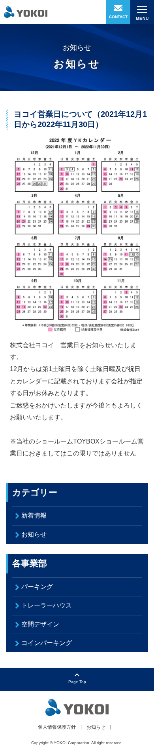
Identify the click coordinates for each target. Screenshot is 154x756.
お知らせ (34, 534)
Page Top (77, 682)
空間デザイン (40, 624)
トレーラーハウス (46, 605)
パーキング (37, 586)
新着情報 (34, 515)
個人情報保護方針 (57, 727)
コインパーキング (46, 643)
